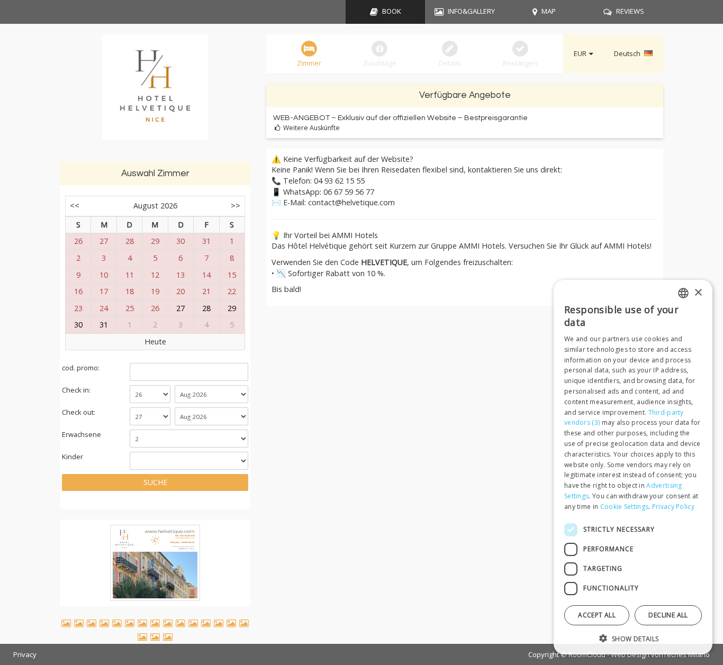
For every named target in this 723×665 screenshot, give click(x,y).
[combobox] (683, 293)
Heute (155, 341)
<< (74, 206)
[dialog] (633, 467)
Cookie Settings (624, 506)
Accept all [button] (597, 614)
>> (235, 206)
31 (104, 325)
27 (180, 308)
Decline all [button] (668, 614)
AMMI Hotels (627, 246)
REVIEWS (630, 11)
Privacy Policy (673, 506)
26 (155, 308)
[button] (633, 638)
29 (232, 308)
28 (206, 308)
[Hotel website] (155, 92)
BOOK (391, 11)
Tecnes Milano (686, 654)
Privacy (25, 654)
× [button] (698, 292)
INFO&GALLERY (471, 11)
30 (78, 325)
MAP (548, 11)
